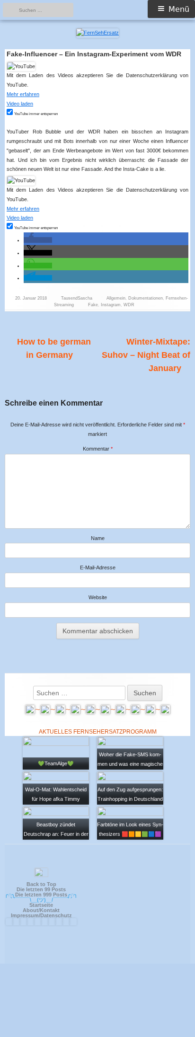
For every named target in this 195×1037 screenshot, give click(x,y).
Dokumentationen (145, 298)
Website (98, 597)
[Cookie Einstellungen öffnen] (97, 1033)
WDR (129, 304)
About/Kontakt (41, 910)
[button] (38, 240)
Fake (93, 304)
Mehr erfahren (23, 94)
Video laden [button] (20, 103)
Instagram (111, 304)
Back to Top (41, 884)
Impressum (25, 915)
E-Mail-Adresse (97, 567)
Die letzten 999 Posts (41, 894)
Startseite (41, 905)
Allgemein (115, 298)
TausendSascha (76, 298)
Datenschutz (56, 915)
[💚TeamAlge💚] (56, 752)
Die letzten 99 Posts (41, 889)
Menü (178, 9)
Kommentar (98, 449)
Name (98, 538)
